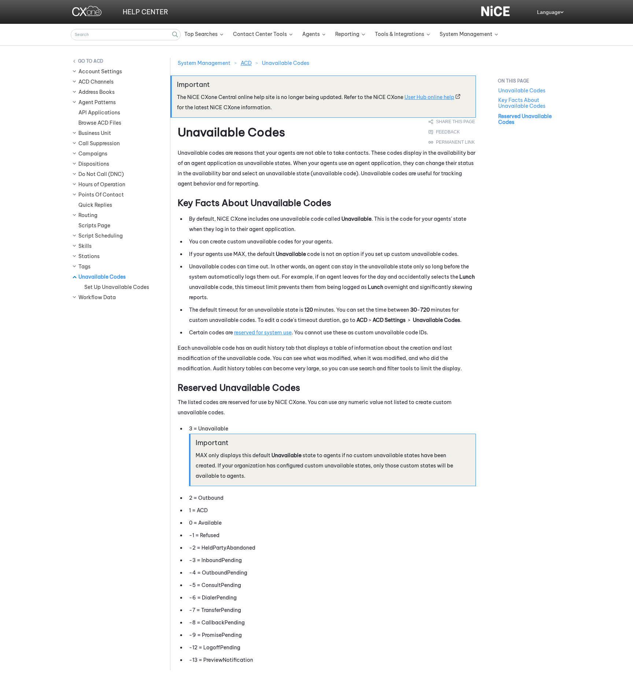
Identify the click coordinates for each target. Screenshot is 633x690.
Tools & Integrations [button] (399, 34)
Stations (89, 256)
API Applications (99, 112)
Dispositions (93, 164)
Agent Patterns (97, 102)
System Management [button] (466, 34)
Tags (84, 266)
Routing (87, 215)
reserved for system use (263, 332)
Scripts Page (94, 225)
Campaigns (92, 153)
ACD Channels (96, 81)
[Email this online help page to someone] (452, 122)
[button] (175, 34)
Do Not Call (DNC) (101, 174)
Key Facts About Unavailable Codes (521, 103)
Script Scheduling (100, 235)
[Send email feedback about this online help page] (452, 132)
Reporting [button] (347, 34)
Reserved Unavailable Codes (525, 119)
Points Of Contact (101, 194)
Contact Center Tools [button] (260, 34)
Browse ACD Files (99, 123)
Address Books (96, 92)
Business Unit (94, 133)
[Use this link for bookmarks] (452, 142)
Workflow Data (97, 297)
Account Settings (100, 71)
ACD (98, 61)
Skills (85, 246)
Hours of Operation (101, 184)
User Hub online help (429, 97)
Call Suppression (99, 143)
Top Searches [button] (201, 34)
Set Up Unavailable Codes (116, 287)
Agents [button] (311, 34)
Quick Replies (95, 205)
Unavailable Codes (102, 277)
